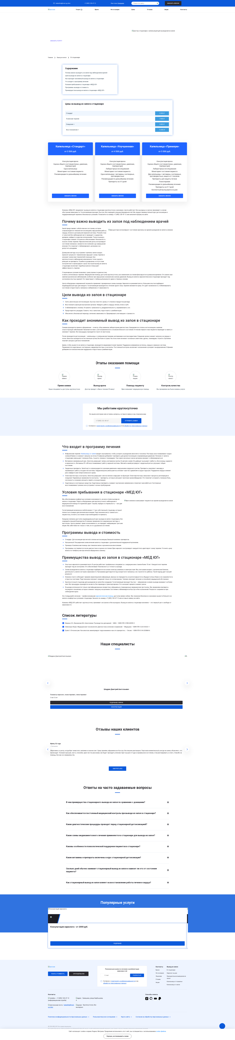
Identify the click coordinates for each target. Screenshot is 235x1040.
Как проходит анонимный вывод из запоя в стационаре (84, 78)
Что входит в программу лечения (76, 81)
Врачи (97, 9)
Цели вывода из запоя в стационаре (77, 76)
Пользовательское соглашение (104, 1017)
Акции (166, 9)
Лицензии (159, 976)
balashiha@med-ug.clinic (63, 3)
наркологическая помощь (104, 596)
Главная (50, 57)
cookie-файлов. (161, 1031)
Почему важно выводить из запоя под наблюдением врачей (86, 73)
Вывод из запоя (61, 57)
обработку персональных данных (135, 426)
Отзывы (149, 9)
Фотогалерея (115, 9)
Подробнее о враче (116, 702)
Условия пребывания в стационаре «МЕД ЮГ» (81, 84)
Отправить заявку (131, 420)
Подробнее (117, 943)
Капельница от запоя (173, 984)
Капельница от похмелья (174, 981)
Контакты (183, 9)
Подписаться (137, 975)
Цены (133, 9)
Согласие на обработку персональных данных (152, 1017)
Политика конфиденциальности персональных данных (67, 1017)
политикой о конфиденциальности (109, 426)
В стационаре (171, 970)
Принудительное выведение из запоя (176, 977)
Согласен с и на (118, 426)
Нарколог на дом (172, 973)
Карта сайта (125, 1017)
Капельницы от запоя (88, 454)
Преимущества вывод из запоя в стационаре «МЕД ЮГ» (84, 90)
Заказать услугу (56, 41)
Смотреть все (117, 768)
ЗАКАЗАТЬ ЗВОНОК (173, 3)
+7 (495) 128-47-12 (90, 3)
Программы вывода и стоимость (77, 87)
